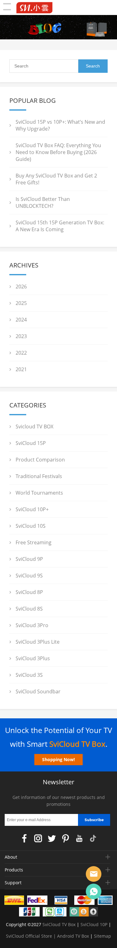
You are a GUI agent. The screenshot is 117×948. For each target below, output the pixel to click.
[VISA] (61, 901)
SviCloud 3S (29, 674)
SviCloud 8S (29, 608)
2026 (21, 286)
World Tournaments (39, 492)
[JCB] (29, 913)
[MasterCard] (84, 901)
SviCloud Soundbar (38, 691)
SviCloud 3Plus (33, 658)
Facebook (24, 838)
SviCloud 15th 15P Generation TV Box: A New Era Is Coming (60, 226)
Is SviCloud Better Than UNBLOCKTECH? (43, 202)
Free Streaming (33, 542)
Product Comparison (40, 459)
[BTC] (84, 913)
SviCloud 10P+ (32, 509)
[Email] (93, 874)
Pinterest (65, 838)
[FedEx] (37, 901)
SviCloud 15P (31, 443)
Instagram (38, 838)
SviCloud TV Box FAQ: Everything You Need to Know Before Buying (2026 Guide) (58, 152)
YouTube (79, 838)
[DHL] (14, 901)
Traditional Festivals (39, 476)
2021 (21, 369)
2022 (21, 352)
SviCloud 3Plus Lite (38, 641)
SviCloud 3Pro (32, 625)
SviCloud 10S (31, 525)
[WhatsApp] (93, 891)
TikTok (93, 838)
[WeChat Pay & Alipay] (54, 913)
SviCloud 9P (29, 559)
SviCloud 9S (29, 575)
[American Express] (105, 901)
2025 (21, 303)
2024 (21, 319)
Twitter (52, 838)
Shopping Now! (58, 759)
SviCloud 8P (29, 592)
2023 (21, 336)
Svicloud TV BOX (34, 426)
